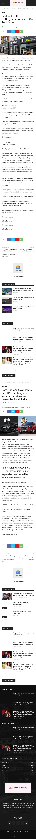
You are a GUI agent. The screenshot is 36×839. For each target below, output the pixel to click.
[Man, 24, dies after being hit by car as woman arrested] (7, 300)
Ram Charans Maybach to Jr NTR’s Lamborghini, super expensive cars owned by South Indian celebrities (9, 252)
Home (3, 8)
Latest (7, 8)
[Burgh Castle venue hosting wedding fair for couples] (7, 330)
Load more (17, 370)
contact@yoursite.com (21, 811)
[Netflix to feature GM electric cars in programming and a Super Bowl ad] (7, 340)
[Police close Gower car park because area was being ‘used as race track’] (7, 291)
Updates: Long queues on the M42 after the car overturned (27, 251)
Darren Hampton (9, 27)
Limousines (23, 835)
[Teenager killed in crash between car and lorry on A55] (7, 309)
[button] (33, 2)
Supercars (10, 835)
